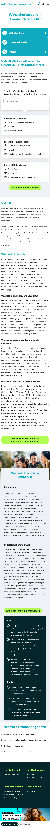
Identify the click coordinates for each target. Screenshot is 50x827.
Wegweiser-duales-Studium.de (13, 794)
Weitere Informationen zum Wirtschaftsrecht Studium (25, 440)
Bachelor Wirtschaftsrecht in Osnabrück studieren (25, 740)
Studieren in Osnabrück (14, 746)
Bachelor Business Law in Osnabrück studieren (24, 752)
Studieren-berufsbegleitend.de (13, 798)
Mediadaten (30, 775)
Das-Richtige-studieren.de (11, 791)
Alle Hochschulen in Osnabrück (23, 610)
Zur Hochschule (25, 824)
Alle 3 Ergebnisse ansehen (25, 187)
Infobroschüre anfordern (10, 824)
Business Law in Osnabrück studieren (19, 734)
